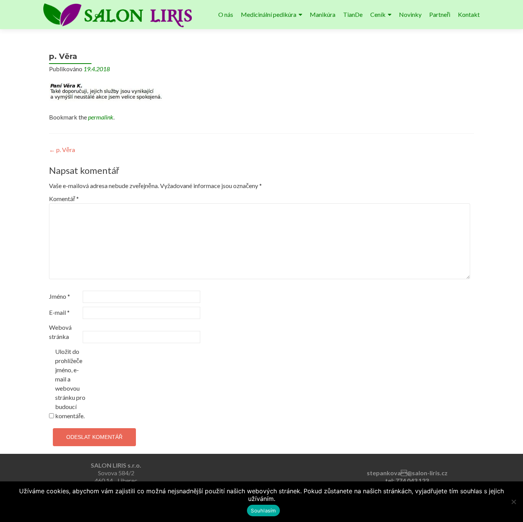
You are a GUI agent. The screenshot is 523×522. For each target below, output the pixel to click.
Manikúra (322, 14)
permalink (100, 117)
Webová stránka (60, 332)
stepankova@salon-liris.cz (407, 472)
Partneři (439, 14)
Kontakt (469, 14)
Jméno (59, 296)
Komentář (64, 198)
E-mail (59, 312)
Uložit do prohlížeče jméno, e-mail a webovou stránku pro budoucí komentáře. (70, 383)
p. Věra (62, 149)
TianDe (353, 14)
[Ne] (513, 502)
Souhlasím (263, 510)
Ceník (378, 14)
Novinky (410, 14)
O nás (225, 14)
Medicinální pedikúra (268, 14)
